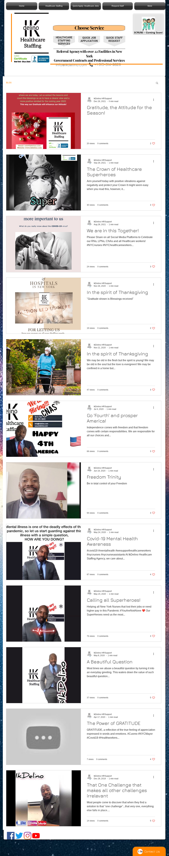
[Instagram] (27, 835)
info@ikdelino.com (71, 65)
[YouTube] (36, 835)
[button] (157, 83)
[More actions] (155, 100)
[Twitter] (19, 835)
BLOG (9, 83)
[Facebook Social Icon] (11, 835)
